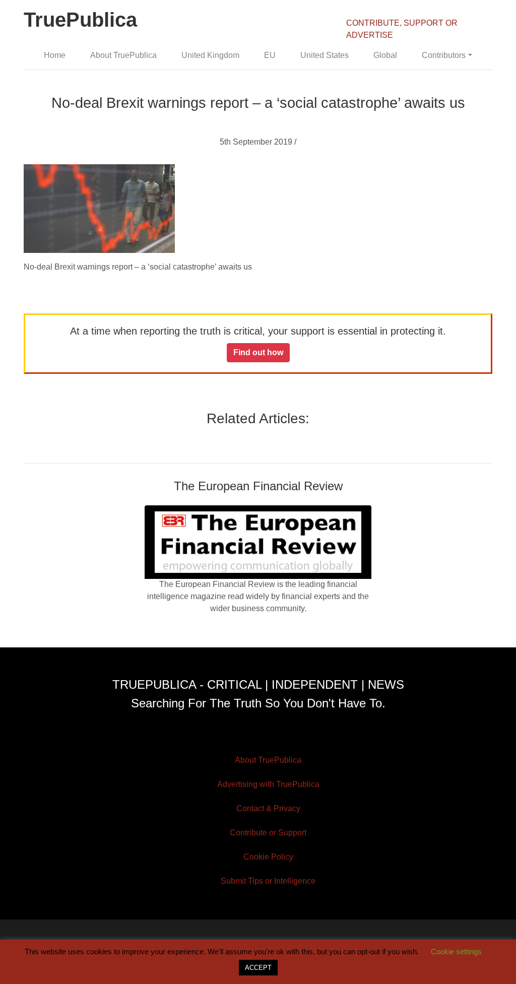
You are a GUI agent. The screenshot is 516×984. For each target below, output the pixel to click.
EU (270, 55)
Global (385, 55)
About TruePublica (123, 55)
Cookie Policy (268, 856)
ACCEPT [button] (258, 967)
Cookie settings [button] (456, 951)
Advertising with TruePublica (268, 784)
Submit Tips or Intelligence (268, 881)
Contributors (444, 55)
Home (55, 55)
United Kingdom (210, 55)
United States (324, 55)
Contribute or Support (268, 832)
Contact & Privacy (268, 808)
